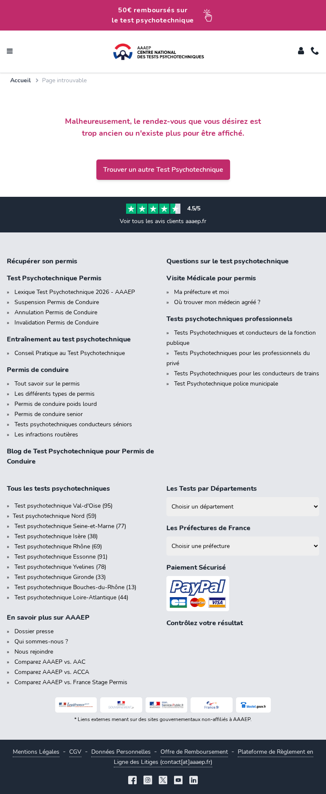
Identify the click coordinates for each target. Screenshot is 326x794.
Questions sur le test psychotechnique (227, 261)
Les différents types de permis (54, 394)
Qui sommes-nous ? (41, 641)
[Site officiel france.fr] (212, 705)
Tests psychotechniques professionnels (229, 319)
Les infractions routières (46, 435)
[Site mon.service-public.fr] (167, 705)
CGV (75, 752)
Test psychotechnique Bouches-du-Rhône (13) (75, 587)
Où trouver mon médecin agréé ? (217, 302)
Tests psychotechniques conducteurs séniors (73, 424)
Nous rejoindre (33, 652)
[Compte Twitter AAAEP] (163, 781)
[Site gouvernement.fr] (121, 705)
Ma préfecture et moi (201, 292)
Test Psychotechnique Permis (54, 278)
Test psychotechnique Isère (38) (56, 536)
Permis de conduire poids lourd (55, 404)
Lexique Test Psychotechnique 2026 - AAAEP (74, 292)
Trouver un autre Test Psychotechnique (163, 169)
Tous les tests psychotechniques (58, 488)
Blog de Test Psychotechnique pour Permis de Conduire (80, 456)
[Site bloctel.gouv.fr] (253, 705)
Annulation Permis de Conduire (55, 312)
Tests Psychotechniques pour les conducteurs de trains (246, 373)
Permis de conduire (38, 370)
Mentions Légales (36, 752)
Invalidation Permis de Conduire (56, 323)
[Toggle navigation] (10, 52)
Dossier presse (33, 631)
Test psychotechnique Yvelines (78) (60, 567)
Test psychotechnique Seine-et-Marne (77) (70, 526)
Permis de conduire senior (48, 414)
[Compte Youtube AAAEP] (178, 781)
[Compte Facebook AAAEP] (132, 781)
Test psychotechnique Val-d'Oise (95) (63, 506)
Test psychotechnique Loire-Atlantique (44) (71, 597)
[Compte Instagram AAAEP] (148, 781)
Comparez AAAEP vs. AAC (49, 662)
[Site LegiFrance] (76, 705)
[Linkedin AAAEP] (193, 781)
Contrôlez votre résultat (204, 623)
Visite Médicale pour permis (211, 278)
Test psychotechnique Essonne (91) (60, 557)
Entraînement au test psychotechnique (69, 339)
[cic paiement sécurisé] (242, 593)
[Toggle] (301, 51)
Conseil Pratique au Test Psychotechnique (69, 353)
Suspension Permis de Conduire (56, 302)
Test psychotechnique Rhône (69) (58, 546)
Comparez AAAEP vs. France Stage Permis (70, 682)
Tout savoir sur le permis (47, 384)
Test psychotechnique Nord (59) (54, 516)
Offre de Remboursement (194, 752)
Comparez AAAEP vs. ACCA (51, 672)
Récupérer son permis (42, 261)
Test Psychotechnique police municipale (226, 384)
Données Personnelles (121, 752)
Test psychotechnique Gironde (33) (60, 577)
